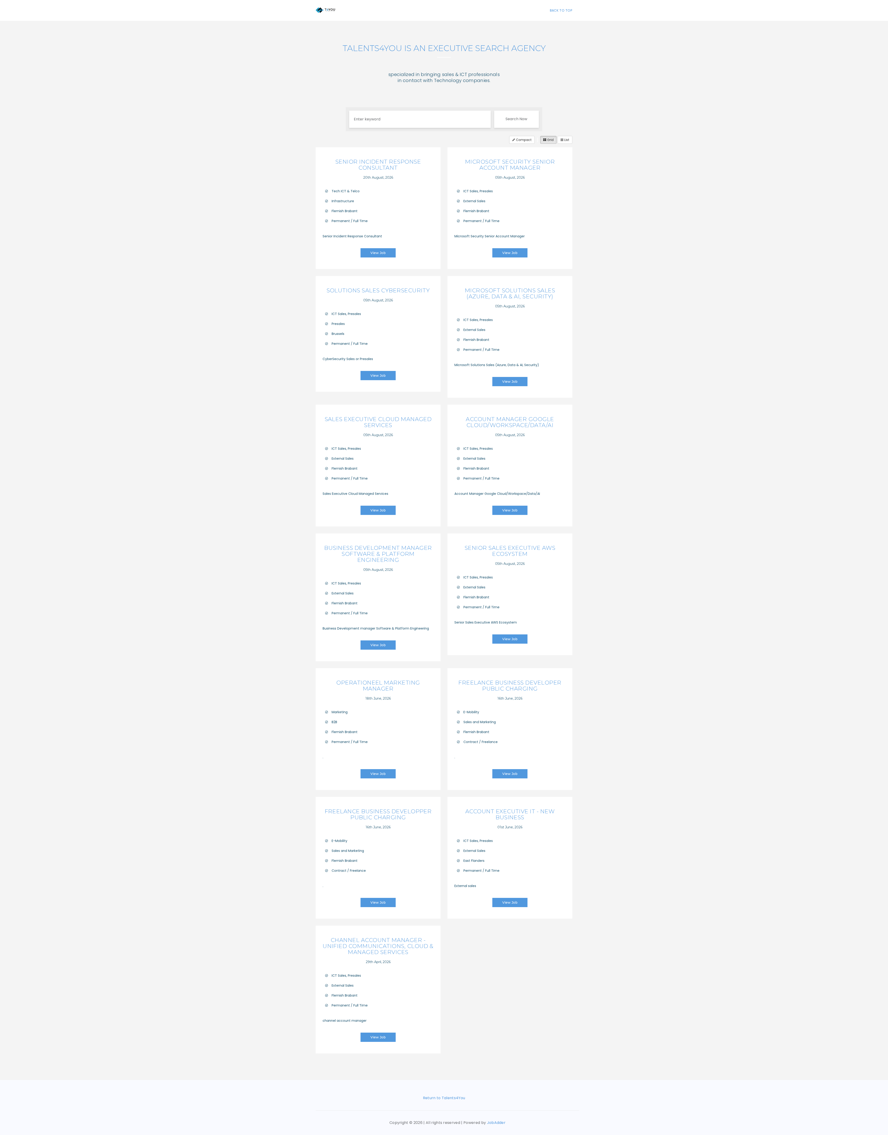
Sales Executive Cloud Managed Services (378, 422)
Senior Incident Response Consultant (378, 164)
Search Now (516, 119)
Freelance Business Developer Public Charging (509, 685)
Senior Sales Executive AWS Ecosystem (510, 551)
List (566, 140)
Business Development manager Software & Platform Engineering (378, 554)
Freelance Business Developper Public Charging (378, 814)
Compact (523, 140)
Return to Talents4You (444, 1098)
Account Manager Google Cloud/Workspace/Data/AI (510, 422)
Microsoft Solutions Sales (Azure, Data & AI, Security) (510, 293)
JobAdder (496, 1122)
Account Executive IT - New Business (510, 814)
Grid (550, 140)
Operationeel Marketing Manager (378, 685)
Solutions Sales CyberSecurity (378, 290)
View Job (378, 253)
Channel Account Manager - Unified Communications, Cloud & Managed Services (378, 946)
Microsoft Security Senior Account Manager (510, 164)
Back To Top (561, 10)
